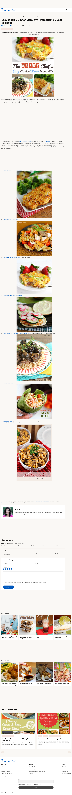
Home (2, 16)
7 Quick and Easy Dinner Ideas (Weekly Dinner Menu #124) (16, 739)
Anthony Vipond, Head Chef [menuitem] (36, 769)
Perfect (11, 569)
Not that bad (5, 569)
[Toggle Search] (67, 10)
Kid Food (46, 736)
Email (19, 779)
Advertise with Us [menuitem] (66, 773)
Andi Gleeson (30, 25)
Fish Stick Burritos (8, 383)
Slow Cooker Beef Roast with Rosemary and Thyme (18, 333)
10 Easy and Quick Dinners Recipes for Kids (51, 739)
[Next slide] (69, 752)
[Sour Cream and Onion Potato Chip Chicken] (34, 194)
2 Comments (6, 25)
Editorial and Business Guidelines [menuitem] (37, 771)
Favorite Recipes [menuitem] (5, 769)
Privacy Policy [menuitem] (4, 793)
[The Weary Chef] (8, 10)
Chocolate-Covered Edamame (41, 501)
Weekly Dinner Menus (11, 16)
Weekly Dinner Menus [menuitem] (6, 773)
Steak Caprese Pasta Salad (11, 219)
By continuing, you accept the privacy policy (30, 784)
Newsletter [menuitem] (12, 793)
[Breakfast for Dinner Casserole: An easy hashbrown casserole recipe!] (34, 276)
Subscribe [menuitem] (64, 766)
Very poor (3, 569)
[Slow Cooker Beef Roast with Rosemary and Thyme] (34, 357)
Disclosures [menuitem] (65, 769)
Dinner (40, 736)
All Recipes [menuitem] (4, 766)
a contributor (47, 141)
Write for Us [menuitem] (65, 771)
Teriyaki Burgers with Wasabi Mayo (13, 295)
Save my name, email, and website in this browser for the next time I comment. (26, 582)
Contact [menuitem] (31, 773)
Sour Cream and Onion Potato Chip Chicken (15, 170)
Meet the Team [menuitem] (33, 766)
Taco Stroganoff (8, 421)
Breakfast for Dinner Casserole (12, 257)
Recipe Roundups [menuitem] (5, 771)
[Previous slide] (2, 752)
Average (7, 569)
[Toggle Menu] (70, 10)
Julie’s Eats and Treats (25, 141)
